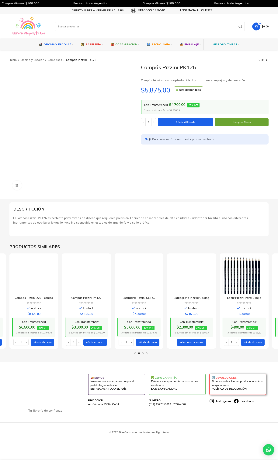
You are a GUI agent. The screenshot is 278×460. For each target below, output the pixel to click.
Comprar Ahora (242, 122)
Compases (55, 60)
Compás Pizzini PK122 (86, 298)
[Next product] (267, 60)
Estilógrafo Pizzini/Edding (192, 298)
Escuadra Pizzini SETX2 (139, 298)
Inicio (13, 60)
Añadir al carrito (186, 122)
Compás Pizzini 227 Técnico (34, 298)
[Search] (240, 26)
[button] (42, 342)
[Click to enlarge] (17, 185)
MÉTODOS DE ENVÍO (151, 10)
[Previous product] (259, 60)
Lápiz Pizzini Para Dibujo (244, 298)
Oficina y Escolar (32, 60)
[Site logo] (28, 26)
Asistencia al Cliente (195, 10)
